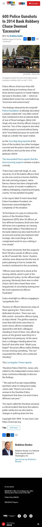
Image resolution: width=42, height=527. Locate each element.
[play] (3, 524)
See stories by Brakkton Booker (25, 460)
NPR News (14, 428)
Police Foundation (10, 110)
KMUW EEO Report (11, 502)
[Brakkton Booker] (7, 448)
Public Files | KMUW (12, 497)
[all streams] (39, 524)
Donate (34, 3)
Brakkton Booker (16, 36)
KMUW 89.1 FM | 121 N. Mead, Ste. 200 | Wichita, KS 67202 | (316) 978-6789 (19, 492)
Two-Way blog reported (19, 141)
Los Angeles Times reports (19, 362)
